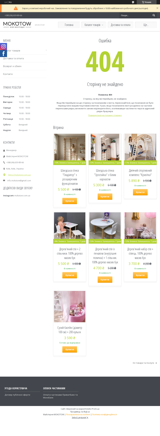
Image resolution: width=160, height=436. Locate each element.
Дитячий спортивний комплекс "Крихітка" (140, 172)
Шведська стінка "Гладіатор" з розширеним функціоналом (70, 177)
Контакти (8, 74)
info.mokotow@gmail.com (19, 180)
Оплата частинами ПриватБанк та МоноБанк (60, 396)
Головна (69, 25)
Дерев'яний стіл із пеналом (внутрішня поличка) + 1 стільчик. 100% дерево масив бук (105, 255)
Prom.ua (95, 409)
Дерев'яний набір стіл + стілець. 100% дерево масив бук (140, 253)
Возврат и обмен (12, 66)
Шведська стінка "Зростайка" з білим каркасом (105, 174)
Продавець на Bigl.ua (80, 411)
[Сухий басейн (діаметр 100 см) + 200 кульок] (69, 306)
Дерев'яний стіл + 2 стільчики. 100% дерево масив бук (70, 253)
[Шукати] (154, 15)
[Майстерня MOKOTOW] (17, 25)
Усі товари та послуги (143, 362)
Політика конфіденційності (104, 414)
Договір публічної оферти (17, 394)
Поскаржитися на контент (78, 414)
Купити (69, 200)
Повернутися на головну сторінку (105, 115)
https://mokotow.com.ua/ (19, 174)
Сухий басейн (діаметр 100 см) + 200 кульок (69, 329)
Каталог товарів (92, 25)
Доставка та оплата (120, 25)
